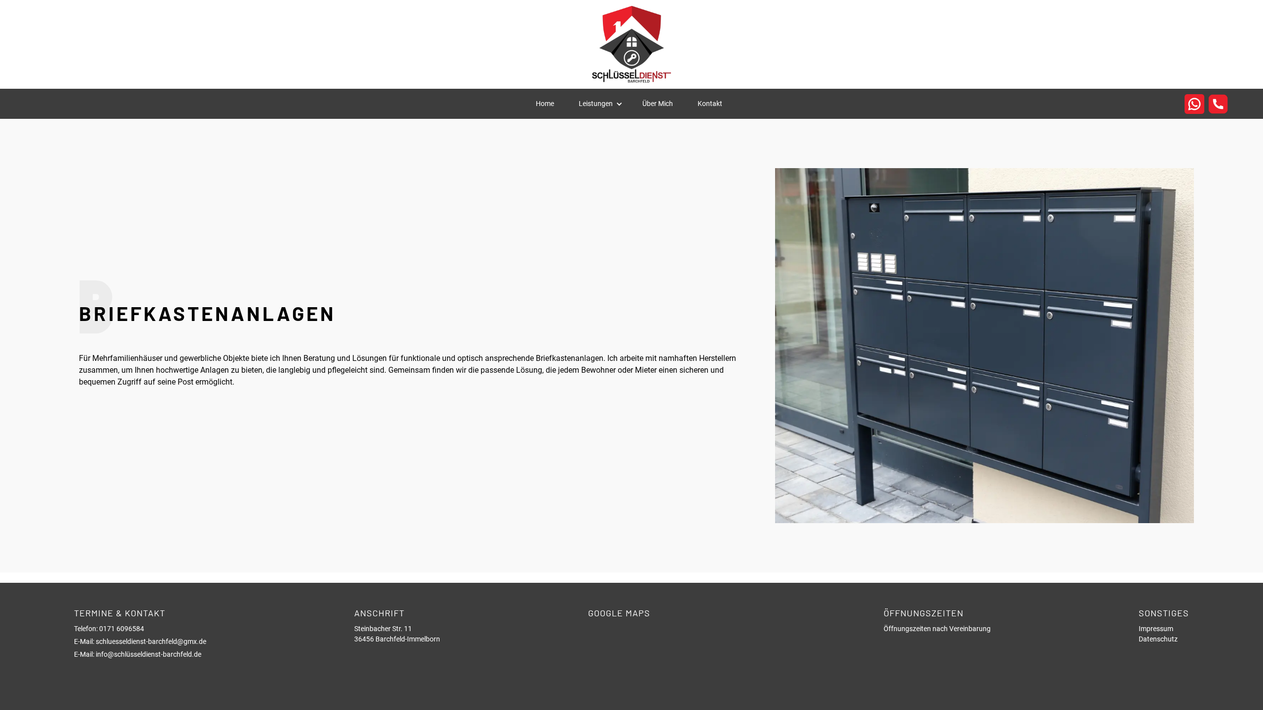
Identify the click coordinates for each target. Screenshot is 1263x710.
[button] (600, 104)
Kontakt (710, 103)
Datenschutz (1158, 639)
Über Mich (657, 103)
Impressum (1156, 629)
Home (545, 103)
